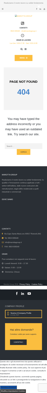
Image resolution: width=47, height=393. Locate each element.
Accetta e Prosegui (8, 387)
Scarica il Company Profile (21, 313)
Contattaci (18, 342)
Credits (23, 287)
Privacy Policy (25, 284)
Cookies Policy (37, 284)
